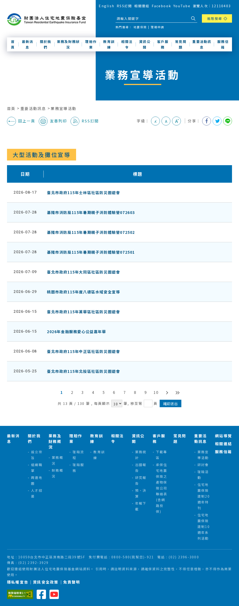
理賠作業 (91, 44)
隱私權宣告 (17, 582)
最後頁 (177, 392)
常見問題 (180, 44)
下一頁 (167, 392)
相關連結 (141, 6)
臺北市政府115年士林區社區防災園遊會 (83, 192)
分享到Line (227, 121)
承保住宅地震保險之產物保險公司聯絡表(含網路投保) (161, 488)
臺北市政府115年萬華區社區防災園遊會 (83, 311)
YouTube (181, 6)
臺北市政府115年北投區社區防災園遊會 (83, 371)
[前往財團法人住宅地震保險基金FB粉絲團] (41, 594)
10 (156, 392)
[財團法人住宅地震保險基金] (48, 19)
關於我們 (45, 44)
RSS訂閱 (124, 6)
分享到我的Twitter (217, 121)
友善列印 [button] (58, 121)
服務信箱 (223, 44)
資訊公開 (145, 44)
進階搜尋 (214, 18)
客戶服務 (163, 44)
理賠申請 (157, 27)
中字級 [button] (166, 121)
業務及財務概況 (55, 441)
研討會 (203, 464)
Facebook (161, 6)
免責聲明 (71, 582)
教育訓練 (109, 44)
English (106, 6)
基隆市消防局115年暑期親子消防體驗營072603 (91, 212)
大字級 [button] (176, 121)
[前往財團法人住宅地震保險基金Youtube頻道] (54, 594)
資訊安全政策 (45, 582)
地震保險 (140, 27)
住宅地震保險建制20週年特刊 (203, 496)
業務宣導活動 (63, 108)
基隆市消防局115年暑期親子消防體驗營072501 (91, 252)
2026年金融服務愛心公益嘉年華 (76, 331)
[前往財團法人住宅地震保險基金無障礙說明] (20, 594)
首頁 (13, 44)
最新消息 (27, 44)
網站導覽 (88, 6)
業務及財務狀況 (68, 44)
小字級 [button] (155, 121)
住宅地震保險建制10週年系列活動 (203, 527)
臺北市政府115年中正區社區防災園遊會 (83, 351)
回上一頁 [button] (26, 121)
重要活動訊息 (201, 44)
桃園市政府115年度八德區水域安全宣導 (83, 292)
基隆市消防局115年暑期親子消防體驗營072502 (91, 232)
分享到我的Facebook (206, 121)
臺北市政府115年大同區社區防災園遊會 (83, 272)
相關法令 (127, 44)
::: (77, 5)
